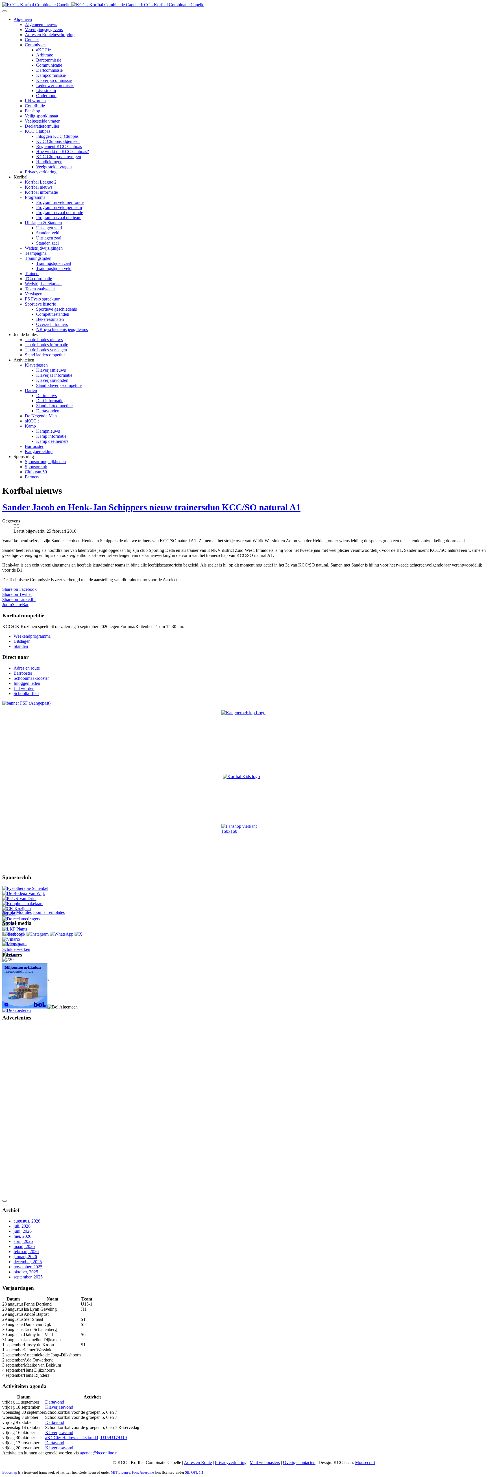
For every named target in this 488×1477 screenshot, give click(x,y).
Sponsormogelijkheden (45, 461)
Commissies (35, 44)
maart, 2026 (24, 1246)
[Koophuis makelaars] (22, 903)
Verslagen (33, 293)
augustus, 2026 (27, 1221)
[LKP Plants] (14, 929)
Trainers (32, 273)
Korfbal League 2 (40, 182)
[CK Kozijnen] (16, 908)
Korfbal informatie (41, 192)
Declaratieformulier (42, 126)
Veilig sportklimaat (41, 116)
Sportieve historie (40, 304)
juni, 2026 (23, 1231)
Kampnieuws (48, 431)
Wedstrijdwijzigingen (44, 248)
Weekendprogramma (32, 636)
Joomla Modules (17, 912)
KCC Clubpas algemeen (58, 141)
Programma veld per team (59, 207)
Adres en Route (198, 1462)
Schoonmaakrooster (31, 678)
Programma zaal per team (58, 217)
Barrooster (34, 446)
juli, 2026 (22, 1226)
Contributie (35, 105)
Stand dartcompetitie (54, 405)
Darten (31, 390)
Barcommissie (48, 60)
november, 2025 (28, 1266)
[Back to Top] (4, 1201)
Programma (35, 197)
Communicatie (49, 65)
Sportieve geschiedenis (56, 309)
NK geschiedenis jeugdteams (62, 329)
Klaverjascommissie (54, 80)
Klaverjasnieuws (51, 370)
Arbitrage (44, 55)
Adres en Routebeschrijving (50, 34)
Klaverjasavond (59, 1407)
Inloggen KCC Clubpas (57, 136)
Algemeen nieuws (41, 24)
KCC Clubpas (37, 131)
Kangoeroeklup (39, 451)
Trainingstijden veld (53, 268)
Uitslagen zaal (48, 238)
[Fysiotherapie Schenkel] (25, 888)
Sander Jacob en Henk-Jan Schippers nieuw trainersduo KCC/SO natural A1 (151, 507)
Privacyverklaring (40, 171)
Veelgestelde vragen (42, 121)
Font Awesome (143, 1472)
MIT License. (121, 1472)
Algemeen (23, 19)
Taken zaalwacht (40, 288)
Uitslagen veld (49, 227)
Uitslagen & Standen (43, 222)
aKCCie (43, 49)
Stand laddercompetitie (45, 354)
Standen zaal (47, 243)
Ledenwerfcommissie (55, 85)
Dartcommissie (49, 70)
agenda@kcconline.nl (99, 1452)
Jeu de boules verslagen (46, 349)
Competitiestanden (52, 314)
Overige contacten (299, 1462)
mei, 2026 (22, 1236)
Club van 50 (36, 471)
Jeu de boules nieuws (44, 339)
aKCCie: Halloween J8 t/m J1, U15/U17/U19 (86, 1437)
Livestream (46, 90)
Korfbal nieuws (39, 187)
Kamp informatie (51, 436)
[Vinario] (11, 939)
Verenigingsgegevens (44, 29)
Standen (21, 646)
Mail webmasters (265, 1462)
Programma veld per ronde (60, 202)
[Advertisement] (24, 1111)
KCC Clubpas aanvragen (58, 156)
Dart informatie (49, 400)
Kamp (30, 426)
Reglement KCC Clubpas (59, 146)
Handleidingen (49, 161)
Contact (32, 39)
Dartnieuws (46, 395)
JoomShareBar (15, 604)
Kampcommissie (51, 75)
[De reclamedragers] (21, 918)
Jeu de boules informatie (46, 344)
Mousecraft (365, 1462)
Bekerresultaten (50, 319)
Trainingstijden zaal (53, 263)
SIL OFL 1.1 (194, 1472)
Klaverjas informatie (54, 375)
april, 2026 (23, 1241)
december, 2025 (28, 1261)
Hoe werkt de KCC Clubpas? (62, 151)
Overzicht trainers (52, 324)
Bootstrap (9, 1472)
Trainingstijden (38, 258)
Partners (32, 476)
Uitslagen (22, 641)
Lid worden (35, 100)
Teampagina (36, 253)
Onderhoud (46, 95)
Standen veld (47, 232)
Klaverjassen (36, 365)
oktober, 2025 (26, 1271)
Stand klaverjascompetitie (59, 385)
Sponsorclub (36, 466)
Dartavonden (47, 410)
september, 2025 (28, 1277)
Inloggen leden (27, 683)
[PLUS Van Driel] (19, 898)
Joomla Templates (49, 912)
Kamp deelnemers (52, 441)
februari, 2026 (26, 1251)
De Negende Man (41, 415)
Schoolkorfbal (26, 693)
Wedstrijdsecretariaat (43, 283)
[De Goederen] (16, 1010)
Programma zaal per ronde (59, 212)
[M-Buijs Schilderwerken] (26, 949)
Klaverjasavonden (52, 380)
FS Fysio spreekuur (42, 299)
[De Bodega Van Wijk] (23, 893)
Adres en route (27, 668)
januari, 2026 (25, 1256)
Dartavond (54, 1402)
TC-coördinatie (38, 278)
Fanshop (32, 110)
